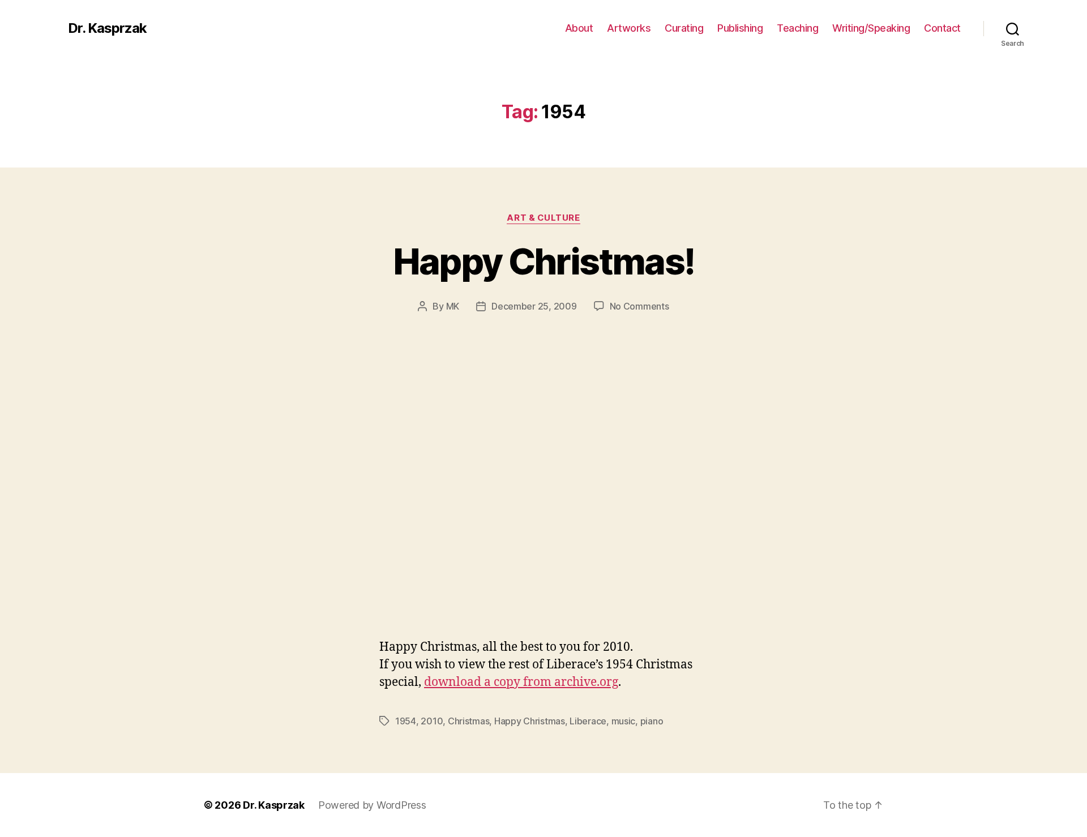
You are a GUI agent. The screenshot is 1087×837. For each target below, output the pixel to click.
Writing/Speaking (871, 28)
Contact (942, 28)
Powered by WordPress (372, 805)
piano (652, 721)
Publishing (740, 28)
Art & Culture (543, 218)
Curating (684, 28)
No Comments (639, 306)
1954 (405, 721)
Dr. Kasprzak (107, 28)
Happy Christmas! (543, 261)
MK (452, 306)
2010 (432, 721)
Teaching (797, 28)
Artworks (629, 28)
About (579, 28)
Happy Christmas (529, 721)
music (623, 721)
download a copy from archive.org (521, 682)
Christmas (469, 721)
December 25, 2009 (533, 306)
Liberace (588, 721)
